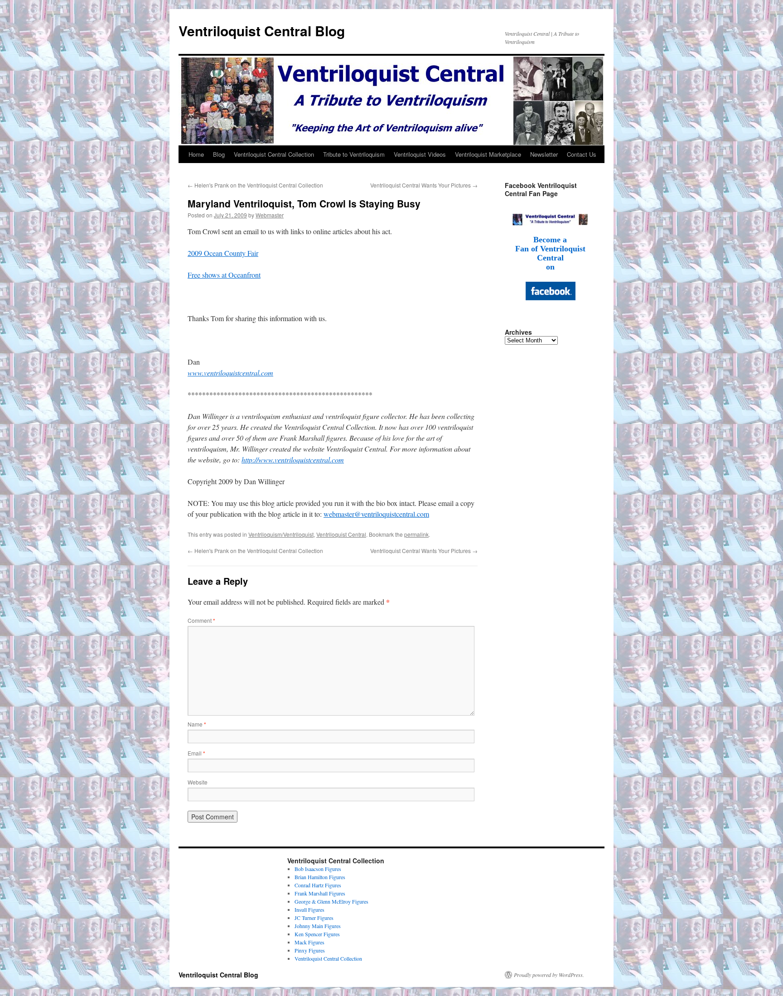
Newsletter (544, 154)
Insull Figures (309, 909)
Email (196, 753)
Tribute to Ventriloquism (354, 154)
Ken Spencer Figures (317, 934)
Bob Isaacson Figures (318, 868)
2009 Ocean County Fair (223, 253)
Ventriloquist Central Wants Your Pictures (424, 185)
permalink (416, 534)
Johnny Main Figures (318, 925)
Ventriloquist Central (341, 534)
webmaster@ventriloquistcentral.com (376, 514)
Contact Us (581, 154)
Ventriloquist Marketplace (488, 154)
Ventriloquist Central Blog (262, 30)
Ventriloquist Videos (420, 154)
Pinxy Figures (310, 950)
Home (196, 154)
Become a (550, 239)
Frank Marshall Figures (320, 893)
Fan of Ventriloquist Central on (550, 257)
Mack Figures (309, 942)
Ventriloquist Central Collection (274, 154)
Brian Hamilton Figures (320, 877)
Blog (219, 154)
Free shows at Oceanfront (224, 274)
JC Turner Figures (314, 917)
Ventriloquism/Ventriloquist (281, 534)
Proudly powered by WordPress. (549, 974)
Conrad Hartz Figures (318, 885)
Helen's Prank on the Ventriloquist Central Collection (255, 185)
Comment (201, 620)
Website (198, 782)
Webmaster (270, 215)
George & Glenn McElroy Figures (331, 901)
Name (197, 724)
